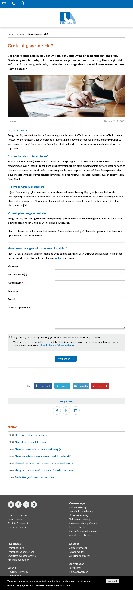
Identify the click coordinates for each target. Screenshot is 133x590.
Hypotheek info (16, 548)
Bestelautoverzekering (81, 511)
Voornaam (13, 266)
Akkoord (112, 581)
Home (10, 34)
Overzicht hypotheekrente (22, 555)
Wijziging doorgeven (79, 555)
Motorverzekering (78, 515)
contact (58, 257)
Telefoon (13, 290)
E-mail (12, 299)
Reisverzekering (77, 527)
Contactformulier (78, 548)
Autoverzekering (78, 507)
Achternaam (15, 282)
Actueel (20, 34)
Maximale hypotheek (18, 559)
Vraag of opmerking (19, 307)
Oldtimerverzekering (80, 519)
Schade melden (76, 551)
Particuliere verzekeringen (83, 531)
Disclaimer (13, 571)
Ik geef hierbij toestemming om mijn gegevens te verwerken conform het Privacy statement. (58, 337)
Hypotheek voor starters (21, 551)
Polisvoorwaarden (78, 571)
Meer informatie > (63, 585)
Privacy (24, 571)
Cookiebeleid (14, 575)
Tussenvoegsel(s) (17, 274)
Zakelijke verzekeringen (81, 535)
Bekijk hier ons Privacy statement (58, 345)
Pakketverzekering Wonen (83, 523)
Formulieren (75, 567)
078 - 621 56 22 (18, 527)
